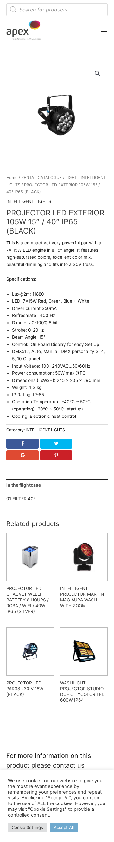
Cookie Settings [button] (27, 827)
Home (11, 177)
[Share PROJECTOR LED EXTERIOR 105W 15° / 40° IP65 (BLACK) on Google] (22, 455)
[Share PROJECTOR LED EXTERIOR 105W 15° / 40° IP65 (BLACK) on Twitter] (56, 443)
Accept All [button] (64, 827)
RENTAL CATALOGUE (41, 177)
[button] (97, 73)
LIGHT (71, 177)
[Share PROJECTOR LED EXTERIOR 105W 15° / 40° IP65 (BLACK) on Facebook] (22, 443)
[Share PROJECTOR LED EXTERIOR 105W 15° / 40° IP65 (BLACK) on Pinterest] (56, 455)
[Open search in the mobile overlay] (57, 9)
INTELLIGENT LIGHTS (28, 201)
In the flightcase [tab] (23, 485)
